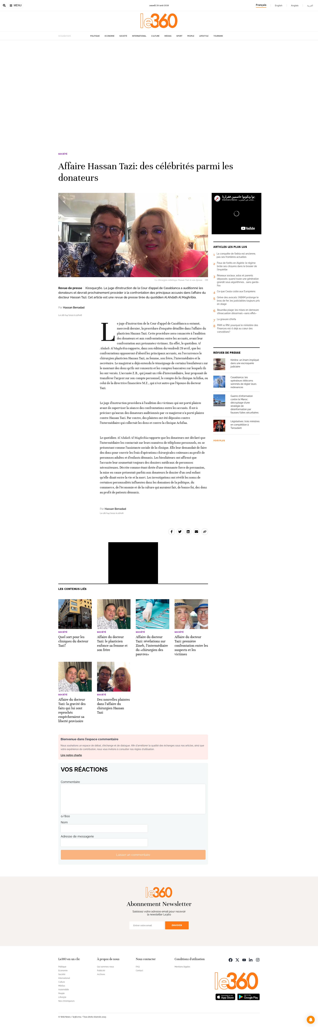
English (278, 5)
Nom (64, 822)
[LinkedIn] (251, 959)
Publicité (101, 970)
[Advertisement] (99, 89)
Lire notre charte (71, 755)
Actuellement (64, 36)
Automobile (63, 989)
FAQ (138, 967)
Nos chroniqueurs (66, 1001)
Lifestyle (204, 36)
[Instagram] (258, 959)
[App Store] (225, 996)
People (190, 36)
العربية (310, 5)
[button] (311, 1020)
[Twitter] (237, 959)
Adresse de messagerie (77, 836)
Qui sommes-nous (105, 967)
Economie (109, 36)
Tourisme (218, 36)
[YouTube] (244, 959)
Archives (101, 974)
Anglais (294, 5)
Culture (155, 36)
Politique (95, 36)
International (139, 36)
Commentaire (70, 782)
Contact (139, 970)
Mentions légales (182, 967)
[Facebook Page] (231, 959)
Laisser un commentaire (133, 854)
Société (123, 36)
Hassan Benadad (73, 307)
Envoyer (177, 925)
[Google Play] (248, 996)
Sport (179, 36)
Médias (167, 36)
